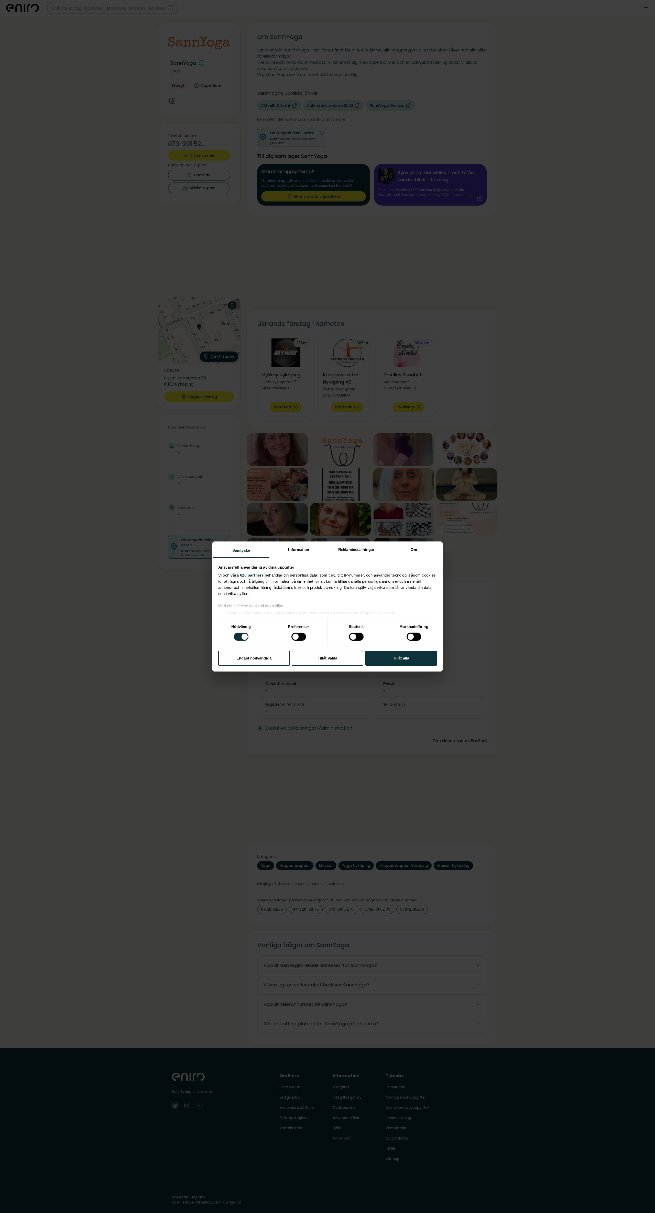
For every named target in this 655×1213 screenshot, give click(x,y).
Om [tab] (414, 549)
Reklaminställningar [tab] (356, 549)
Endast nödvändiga (253, 658)
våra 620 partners (247, 575)
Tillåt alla (401, 658)
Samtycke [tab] (241, 550)
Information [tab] (298, 549)
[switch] (298, 637)
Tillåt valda (327, 658)
